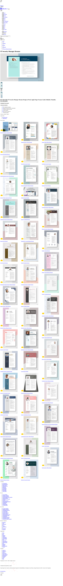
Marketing (4, 522)
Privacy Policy (4, 553)
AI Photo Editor (4, 504)
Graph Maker (4, 491)
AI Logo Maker (4, 494)
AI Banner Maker (5, 498)
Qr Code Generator (5, 508)
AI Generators (4, 483)
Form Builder (4, 488)
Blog (3, 558)
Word (3, 532)
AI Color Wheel (4, 511)
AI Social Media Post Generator (7, 497)
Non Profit (4, 528)
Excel (3, 533)
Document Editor (5, 484)
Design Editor (4, 485)
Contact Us (4, 552)
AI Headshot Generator (6, 510)
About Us (3, 550)
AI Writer (3, 499)
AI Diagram (4, 503)
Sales (3, 523)
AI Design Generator (5, 496)
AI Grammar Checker (5, 518)
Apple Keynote (4, 542)
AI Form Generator (5, 500)
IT (2, 527)
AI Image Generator (5, 495)
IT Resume (4, 47)
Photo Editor (4, 489)
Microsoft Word (4, 117)
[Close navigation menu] (1, 10)
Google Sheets (4, 538)
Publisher (3, 535)
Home (3, 41)
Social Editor (4, 490)
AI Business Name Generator (7, 519)
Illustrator (3, 544)
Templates (4, 43)
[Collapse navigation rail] (9, 9)
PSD (3, 543)
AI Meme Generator (5, 509)
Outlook (3, 536)
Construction (4, 526)
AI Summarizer (4, 516)
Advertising (4, 524)
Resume (3, 45)
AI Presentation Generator (6, 501)
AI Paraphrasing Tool (5, 515)
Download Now (2, 571)
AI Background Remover (6, 514)
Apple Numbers (4, 541)
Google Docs (4, 537)
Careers (3, 557)
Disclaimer (4, 556)
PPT (3, 534)
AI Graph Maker (5, 505)
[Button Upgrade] (1, 39)
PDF (3, 539)
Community (4, 551)
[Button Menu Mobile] (1, 0)
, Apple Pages (4, 118)
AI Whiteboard (4, 502)
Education (4, 529)
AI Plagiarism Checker (5, 517)
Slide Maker (4, 486)
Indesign (3, 545)
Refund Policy (4, 555)
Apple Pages (4, 540)
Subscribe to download (4, 105)
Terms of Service (5, 554)
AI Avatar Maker (5, 513)
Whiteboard (4, 487)
